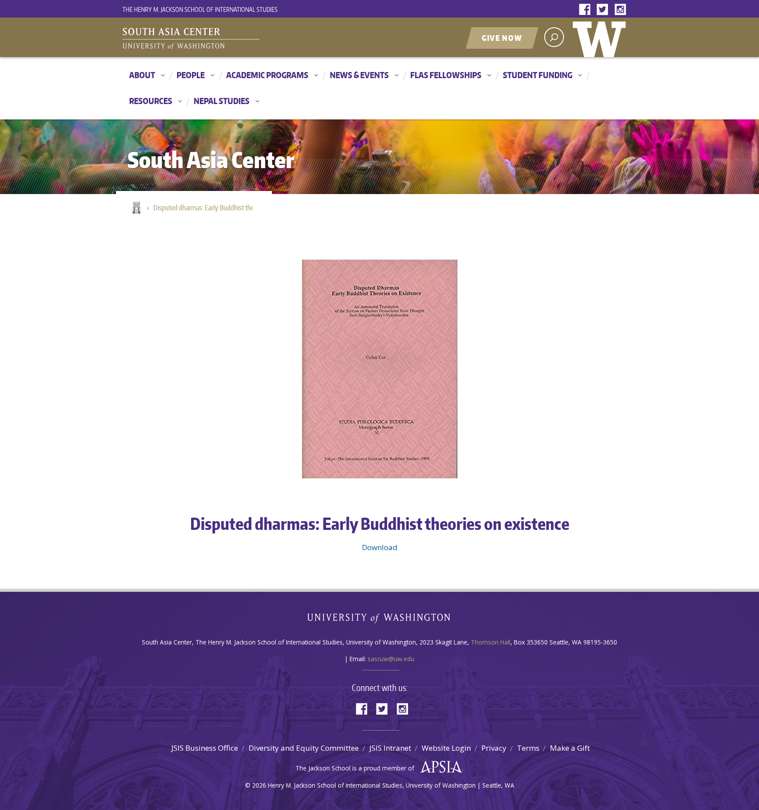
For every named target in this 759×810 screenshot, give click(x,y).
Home (135, 208)
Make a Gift (570, 748)
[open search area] (554, 37)
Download (380, 547)
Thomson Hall (490, 642)
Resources (150, 100)
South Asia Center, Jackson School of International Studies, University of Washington (232, 38)
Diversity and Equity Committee (304, 748)
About (142, 74)
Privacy (493, 748)
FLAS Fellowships (445, 74)
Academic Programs (267, 74)
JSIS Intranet (390, 748)
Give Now (502, 38)
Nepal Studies (221, 100)
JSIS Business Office (204, 748)
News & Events (359, 74)
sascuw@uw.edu (391, 659)
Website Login (446, 748)
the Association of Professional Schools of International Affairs (439, 767)
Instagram (622, 10)
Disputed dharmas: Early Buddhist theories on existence (208, 207)
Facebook (587, 10)
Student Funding (537, 74)
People (191, 74)
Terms (528, 748)
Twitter (604, 10)
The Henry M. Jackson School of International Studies (200, 9)
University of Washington (601, 37)
